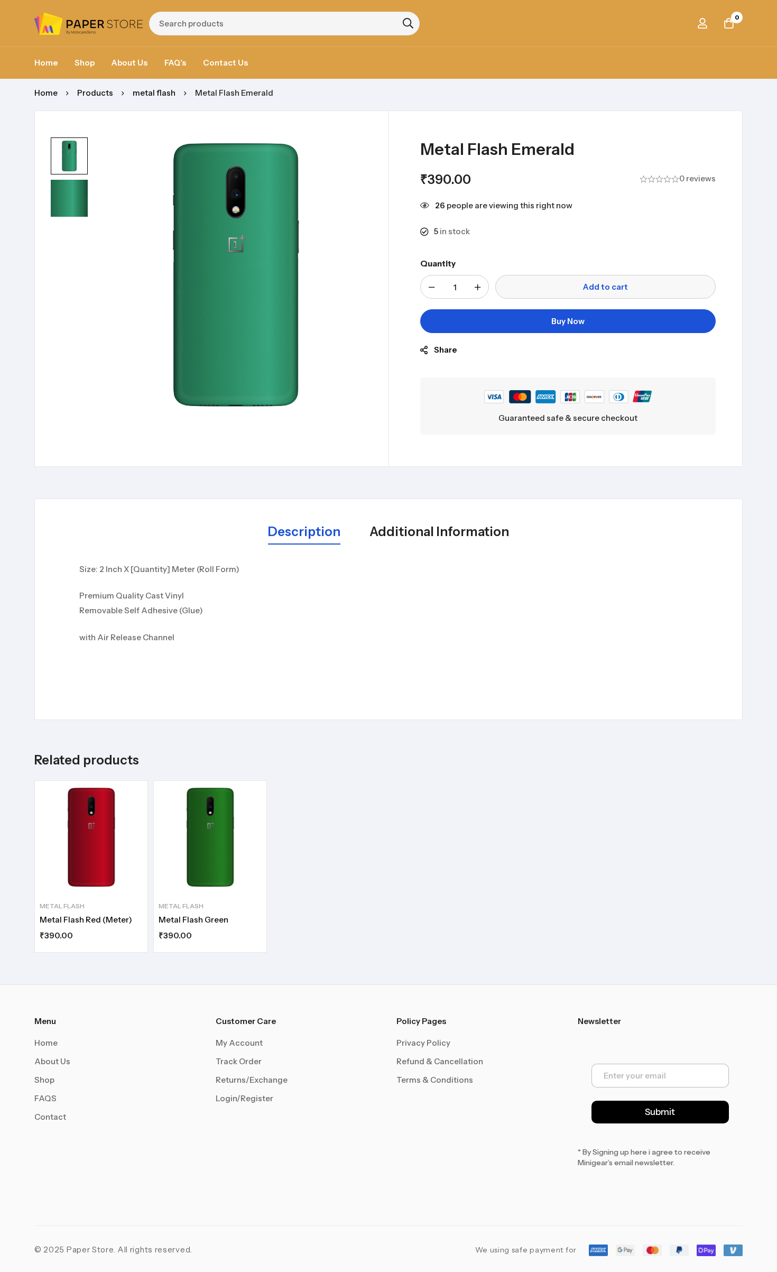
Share (445, 350)
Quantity (438, 264)
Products (95, 93)
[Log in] (702, 23)
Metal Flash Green (193, 920)
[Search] (408, 23)
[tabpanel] (388, 630)
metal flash (154, 93)
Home (46, 93)
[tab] (304, 532)
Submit (660, 1112)
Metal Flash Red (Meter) (86, 920)
